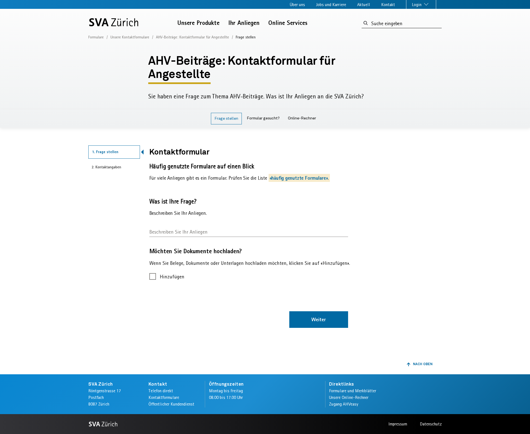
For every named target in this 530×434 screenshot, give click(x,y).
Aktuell (363, 4)
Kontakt (388, 4)
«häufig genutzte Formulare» (299, 178)
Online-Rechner (302, 118)
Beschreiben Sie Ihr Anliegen (178, 232)
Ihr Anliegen (243, 23)
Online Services (288, 23)
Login (417, 4)
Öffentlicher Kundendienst (171, 404)
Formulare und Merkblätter (352, 390)
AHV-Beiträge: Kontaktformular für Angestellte (192, 37)
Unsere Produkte (198, 23)
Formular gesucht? (263, 118)
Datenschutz (431, 424)
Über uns (297, 4)
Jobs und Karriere (331, 4)
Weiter (318, 319)
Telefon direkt (161, 390)
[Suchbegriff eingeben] (366, 23)
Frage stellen (226, 119)
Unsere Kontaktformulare (129, 37)
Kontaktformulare (164, 397)
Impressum (397, 424)
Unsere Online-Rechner (349, 397)
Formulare (96, 37)
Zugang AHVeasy (343, 404)
